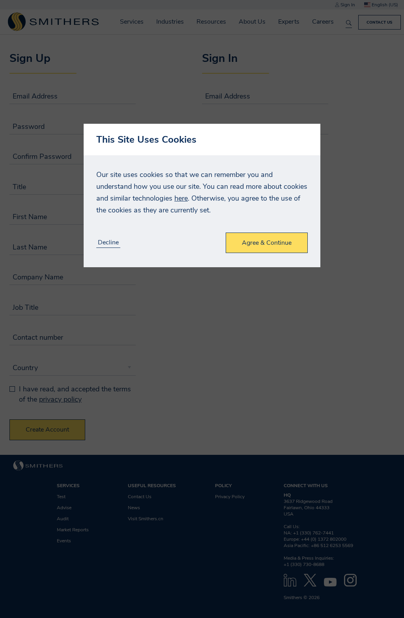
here (181, 198)
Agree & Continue (267, 242)
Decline (108, 242)
